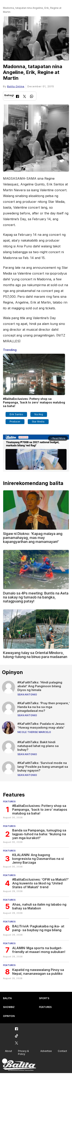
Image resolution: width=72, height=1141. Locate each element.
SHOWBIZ (9, 1007)
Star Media (38, 421)
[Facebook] (17, 97)
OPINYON (9, 1016)
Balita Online (15, 86)
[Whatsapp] (31, 97)
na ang (38, 414)
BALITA (7, 998)
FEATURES (45, 1007)
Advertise (46, 1050)
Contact (62, 1050)
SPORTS (44, 998)
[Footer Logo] (19, 1064)
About (8, 1050)
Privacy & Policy (23, 1052)
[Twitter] (24, 97)
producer (15, 421)
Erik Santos (16, 414)
